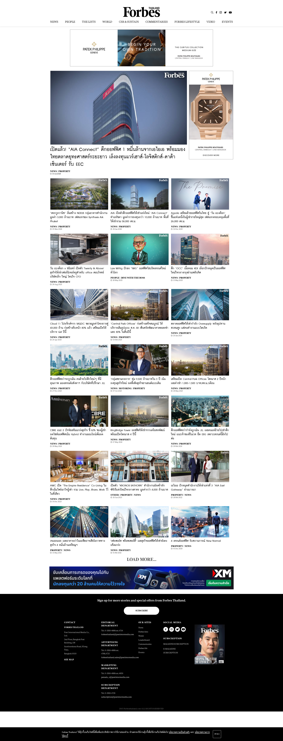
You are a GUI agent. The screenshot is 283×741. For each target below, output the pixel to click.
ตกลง (216, 734)
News (137, 495)
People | (115, 277)
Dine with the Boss (133, 277)
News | (54, 171)
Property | (126, 495)
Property (64, 171)
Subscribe (141, 610)
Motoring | (125, 388)
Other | (115, 495)
